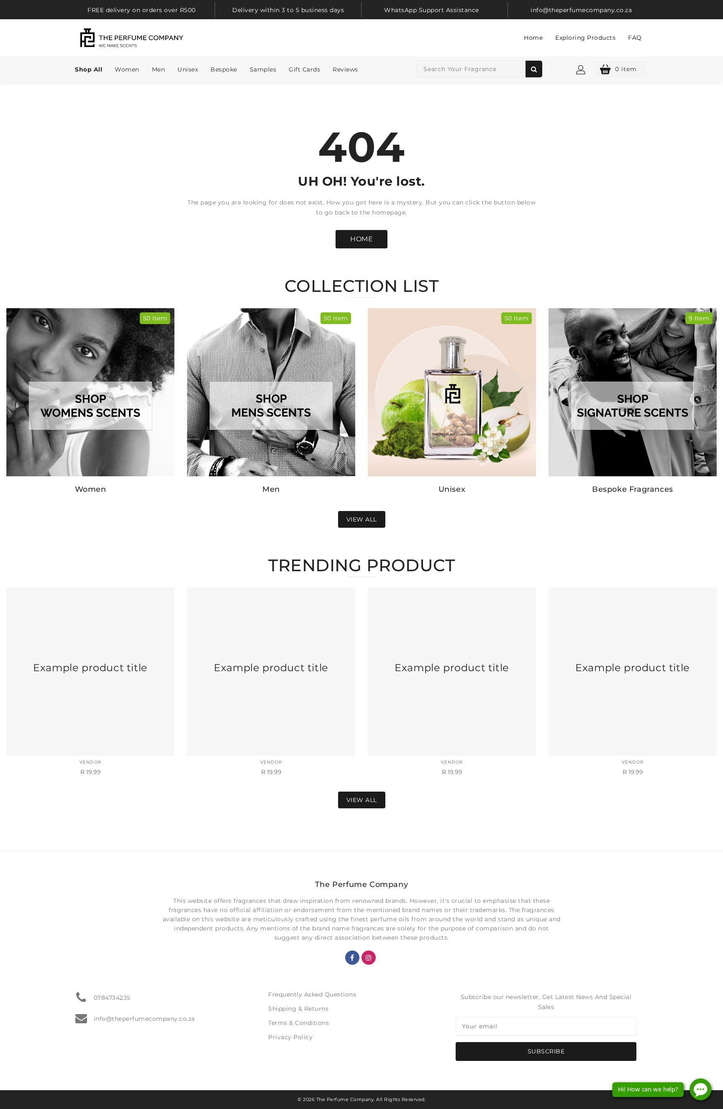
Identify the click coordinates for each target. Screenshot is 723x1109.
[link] (141, 9)
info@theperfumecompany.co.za (144, 1018)
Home (533, 37)
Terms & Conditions (298, 1023)
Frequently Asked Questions (312, 994)
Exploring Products (585, 37)
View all (361, 519)
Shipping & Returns (298, 1008)
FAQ (635, 37)
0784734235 (112, 998)
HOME (361, 239)
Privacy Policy (290, 1037)
